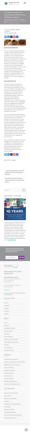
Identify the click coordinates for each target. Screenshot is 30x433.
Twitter (6, 302)
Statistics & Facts (8, 375)
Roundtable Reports (9, 409)
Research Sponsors (9, 373)
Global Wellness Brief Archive (11, 342)
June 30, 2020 (12, 33)
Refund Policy (13, 292)
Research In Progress (9, 370)
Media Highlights (8, 336)
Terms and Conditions (20, 292)
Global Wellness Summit (10, 417)
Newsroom (7, 333)
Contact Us (7, 290)
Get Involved (7, 395)
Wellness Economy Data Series (12, 364)
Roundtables (7, 406)
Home (5, 322)
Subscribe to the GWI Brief (11, 339)
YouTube (6, 313)
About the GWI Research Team (12, 384)
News (14, 160)
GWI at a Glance (8, 331)
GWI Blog (6, 344)
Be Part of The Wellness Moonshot (13, 415)
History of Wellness (9, 367)
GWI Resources (8, 347)
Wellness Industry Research (11, 359)
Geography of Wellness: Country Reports (14, 362)
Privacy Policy (6, 292)
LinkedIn (6, 308)
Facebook (6, 305)
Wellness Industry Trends (10, 381)
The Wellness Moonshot (10, 412)
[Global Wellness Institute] (12, 3)
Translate (15, 267)
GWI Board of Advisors (10, 328)
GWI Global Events (9, 350)
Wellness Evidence (9, 378)
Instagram (6, 311)
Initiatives (6, 401)
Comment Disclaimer (8, 294)
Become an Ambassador (10, 398)
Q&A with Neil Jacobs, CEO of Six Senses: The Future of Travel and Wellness (14, 172)
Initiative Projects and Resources (12, 404)
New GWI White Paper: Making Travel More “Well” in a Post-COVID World (14, 180)
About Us (6, 325)
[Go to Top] (26, 430)
